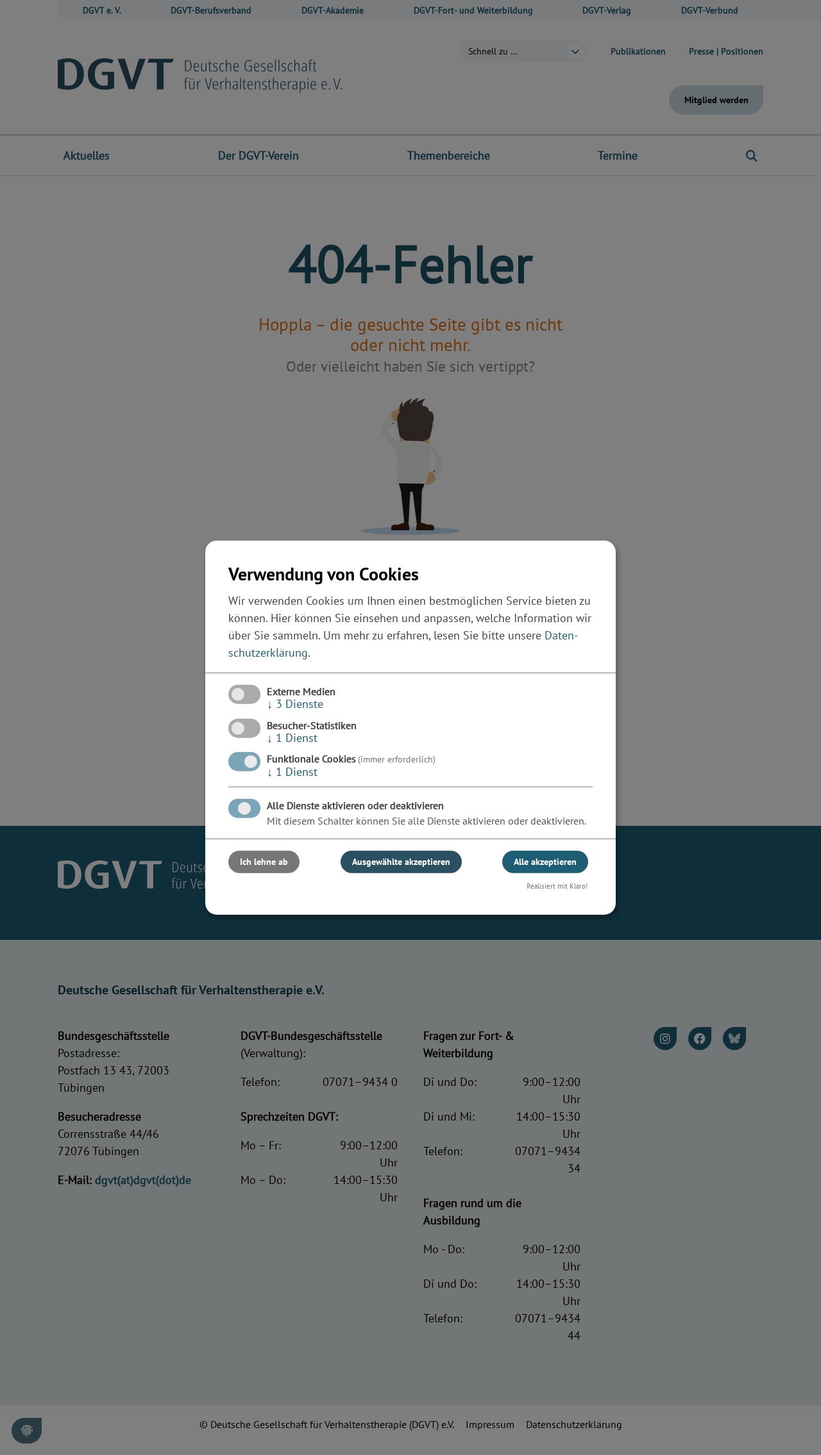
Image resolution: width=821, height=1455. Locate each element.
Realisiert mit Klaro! (557, 886)
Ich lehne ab (264, 861)
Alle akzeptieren (545, 861)
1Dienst (292, 737)
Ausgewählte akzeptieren (401, 861)
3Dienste (295, 703)
